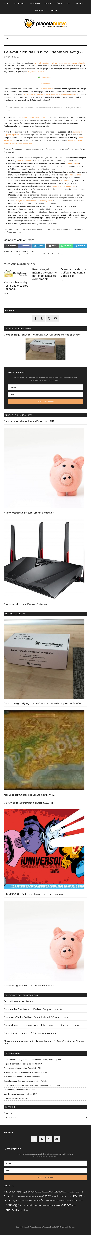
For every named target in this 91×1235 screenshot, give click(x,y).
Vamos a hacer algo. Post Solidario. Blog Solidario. (16, 285)
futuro (37, 1196)
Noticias (37, 1201)
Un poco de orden (58, 254)
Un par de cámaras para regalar (16, 1098)
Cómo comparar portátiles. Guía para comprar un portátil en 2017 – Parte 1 (32, 1085)
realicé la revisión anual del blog (32, 118)
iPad (83, 1196)
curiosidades (56, 1191)
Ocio (43, 1200)
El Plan (29, 254)
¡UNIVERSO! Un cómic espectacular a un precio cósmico (33, 894)
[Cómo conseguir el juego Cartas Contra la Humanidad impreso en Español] (45, 349)
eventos (25, 1196)
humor (70, 1196)
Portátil (55, 1201)
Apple (24, 1192)
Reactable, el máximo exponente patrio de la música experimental (44, 274)
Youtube (9, 1210)
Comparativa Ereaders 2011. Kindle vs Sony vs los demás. (33, 1009)
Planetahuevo (35, 1227)
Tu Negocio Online (72, 163)
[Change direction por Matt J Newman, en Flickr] (45, 77)
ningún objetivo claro (36, 71)
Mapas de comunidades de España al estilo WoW (29, 795)
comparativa (40, 1192)
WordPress (64, 181)
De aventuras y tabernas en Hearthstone (19, 1090)
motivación (25, 1201)
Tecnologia (11, 1205)
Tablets (80, 1201)
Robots (68, 1201)
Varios (49, 1205)
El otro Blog (74, 1192)
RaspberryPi (61, 1201)
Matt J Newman (46, 83)
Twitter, (54, 186)
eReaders (20, 1196)
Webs (74, 1205)
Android (19, 1192)
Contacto (72, 1227)
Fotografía (31, 1196)
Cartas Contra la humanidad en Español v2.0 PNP (29, 421)
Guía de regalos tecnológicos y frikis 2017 (25, 604)
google (54, 1196)
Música (31, 1201)
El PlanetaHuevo (45, 23)
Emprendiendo (37, 254)
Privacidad (64, 1227)
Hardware (61, 1196)
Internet (77, 1196)
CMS (34, 1192)
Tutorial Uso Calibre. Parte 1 (18, 1001)
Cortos (47, 1192)
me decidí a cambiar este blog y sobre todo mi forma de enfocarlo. (59, 63)
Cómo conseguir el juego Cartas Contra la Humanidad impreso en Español (42, 334)
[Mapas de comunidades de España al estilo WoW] (44, 750)
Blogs (19, 254)
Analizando (10, 1191)
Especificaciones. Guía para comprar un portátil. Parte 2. (25, 1081)
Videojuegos (57, 1205)
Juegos (14, 1200)
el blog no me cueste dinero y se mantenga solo (33, 201)
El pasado (8, 1113)
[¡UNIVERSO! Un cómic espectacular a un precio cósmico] (44, 849)
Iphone (7, 1200)
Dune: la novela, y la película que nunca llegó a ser (73, 272)
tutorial (29, 1205)
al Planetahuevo (46, 89)
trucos (22, 1205)
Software (73, 1201)
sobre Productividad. (25, 160)
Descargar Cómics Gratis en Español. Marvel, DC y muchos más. (37, 1017)
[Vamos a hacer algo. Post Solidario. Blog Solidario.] (17, 273)
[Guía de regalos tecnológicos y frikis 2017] (44, 559)
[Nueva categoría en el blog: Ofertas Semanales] (44, 468)
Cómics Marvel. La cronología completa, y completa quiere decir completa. (43, 1025)
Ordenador (49, 1201)
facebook (61, 186)
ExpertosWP (54, 1227)
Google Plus (70, 186)
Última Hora (47, 254)
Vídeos (67, 1205)
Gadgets (46, 1196)
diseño (23, 254)
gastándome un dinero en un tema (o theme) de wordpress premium (50, 94)
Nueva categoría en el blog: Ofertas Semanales (29, 512)
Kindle (19, 1201)
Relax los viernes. (74, 175)
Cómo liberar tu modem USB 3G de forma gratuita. (30, 1033)
